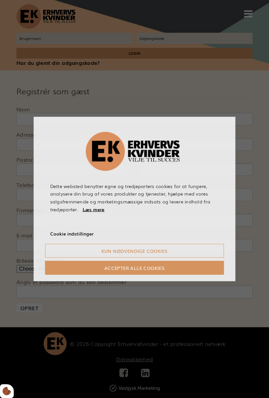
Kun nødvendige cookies (134, 251)
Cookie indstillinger (71, 233)
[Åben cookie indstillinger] (7, 391)
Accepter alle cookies (134, 268)
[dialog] (135, 199)
